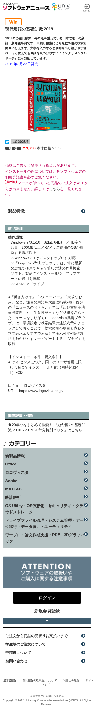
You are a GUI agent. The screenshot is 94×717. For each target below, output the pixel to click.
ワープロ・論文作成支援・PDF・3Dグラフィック (45, 538)
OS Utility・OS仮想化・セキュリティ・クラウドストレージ (44, 508)
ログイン (87, 8)
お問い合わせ (16, 661)
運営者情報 (9, 680)
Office (10, 464)
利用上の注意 (71, 680)
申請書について (18, 653)
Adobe (11, 480)
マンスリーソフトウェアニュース (26, 6)
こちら (54, 189)
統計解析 (13, 497)
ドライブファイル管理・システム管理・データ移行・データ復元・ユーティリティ (44, 523)
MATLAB (13, 489)
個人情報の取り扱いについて (40, 680)
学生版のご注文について (25, 644)
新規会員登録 (47, 611)
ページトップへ (47, 621)
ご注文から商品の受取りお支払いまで (36, 636)
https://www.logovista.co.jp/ (41, 391)
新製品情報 (15, 455)
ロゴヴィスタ (17, 472)
